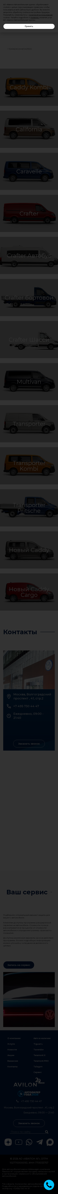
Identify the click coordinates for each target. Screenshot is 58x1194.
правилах (34, 17)
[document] (29, 597)
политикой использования (41, 15)
